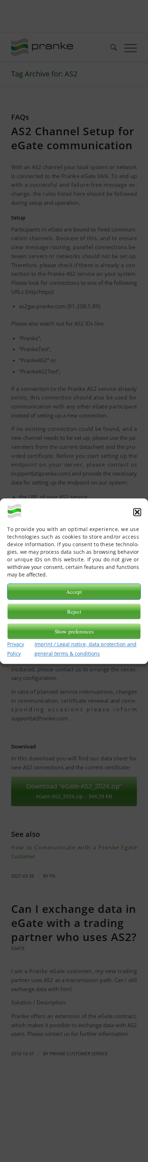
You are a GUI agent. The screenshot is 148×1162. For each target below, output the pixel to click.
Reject (74, 611)
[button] (137, 512)
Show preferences (74, 631)
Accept (74, 591)
